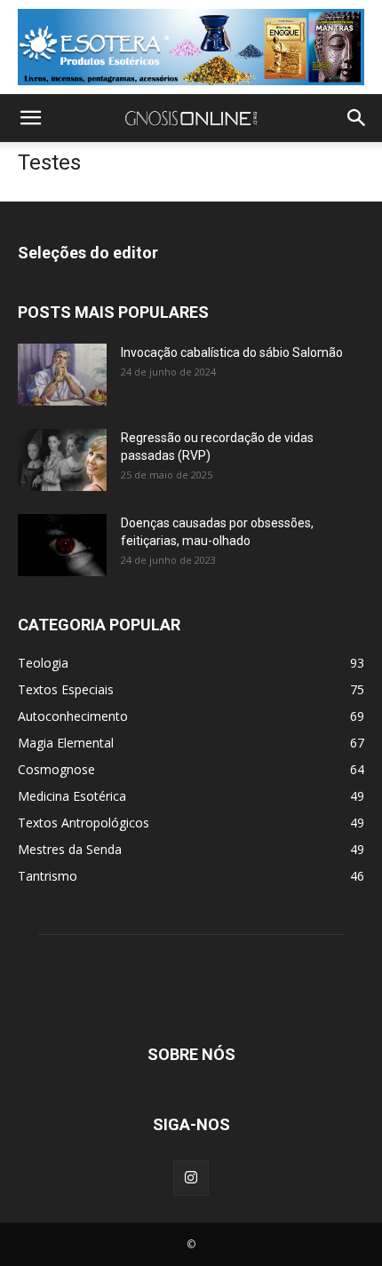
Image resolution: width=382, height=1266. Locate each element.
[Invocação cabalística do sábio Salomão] (62, 375)
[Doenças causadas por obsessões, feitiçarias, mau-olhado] (62, 545)
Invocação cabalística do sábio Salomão (232, 352)
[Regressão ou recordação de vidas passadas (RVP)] (62, 460)
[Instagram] (191, 1178)
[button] (30, 118)
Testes (49, 162)
